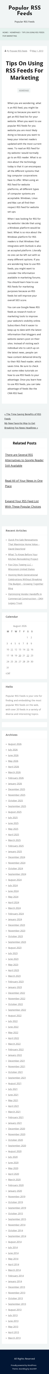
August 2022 (14, 1015)
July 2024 (13, 885)
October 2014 (15, 1230)
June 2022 (13, 1026)
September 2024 (17, 874)
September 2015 (17, 1219)
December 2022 (16, 992)
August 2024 (14, 879)
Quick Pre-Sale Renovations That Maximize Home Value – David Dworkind (24, 544)
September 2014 (17, 1236)
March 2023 (14, 975)
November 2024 (16, 862)
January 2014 (15, 1281)
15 (28, 649)
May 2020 (13, 1168)
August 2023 (14, 947)
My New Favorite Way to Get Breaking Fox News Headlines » (21, 425)
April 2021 (13, 1106)
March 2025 (14, 840)
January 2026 (15, 783)
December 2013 (16, 1287)
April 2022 (13, 1038)
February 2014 (16, 1275)
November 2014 (16, 1224)
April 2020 (13, 1173)
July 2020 (13, 1156)
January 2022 (15, 1055)
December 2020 (16, 1128)
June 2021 (13, 1094)
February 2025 (16, 845)
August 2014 (14, 1241)
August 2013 (14, 1309)
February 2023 (16, 981)
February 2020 (16, 1185)
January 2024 (15, 919)
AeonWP (33, 1369)
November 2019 (16, 1196)
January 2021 (15, 1122)
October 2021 (15, 1072)
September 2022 (17, 1009)
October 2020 (15, 1139)
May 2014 (13, 1258)
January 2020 (15, 1190)
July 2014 (13, 1247)
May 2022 (13, 1032)
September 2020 (17, 1145)
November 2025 (16, 794)
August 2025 (14, 811)
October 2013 (15, 1298)
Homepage (24, 90)
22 (28, 655)
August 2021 (14, 1083)
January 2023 (15, 987)
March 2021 (14, 1111)
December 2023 (16, 925)
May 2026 (13, 760)
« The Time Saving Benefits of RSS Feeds (22, 416)
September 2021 (17, 1077)
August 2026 (14, 744)
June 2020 (13, 1162)
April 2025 (13, 834)
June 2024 (13, 891)
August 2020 (14, 1151)
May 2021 (13, 1100)
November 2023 (16, 930)
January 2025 (15, 851)
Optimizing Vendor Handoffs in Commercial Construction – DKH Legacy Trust (25, 599)
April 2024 (13, 902)
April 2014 (13, 1264)
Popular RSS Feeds (24, 10)
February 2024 (16, 913)
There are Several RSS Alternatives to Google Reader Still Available (24, 460)
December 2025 (16, 789)
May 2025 (13, 828)
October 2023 (15, 936)
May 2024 (13, 896)
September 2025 (17, 806)
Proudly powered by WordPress (23, 1365)
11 (12, 649)
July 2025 (13, 817)
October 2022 (15, 1004)
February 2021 (16, 1117)
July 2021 (13, 1089)
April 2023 (13, 970)
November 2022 (16, 998)
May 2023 (13, 964)
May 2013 (13, 1326)
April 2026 (13, 766)
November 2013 (16, 1292)
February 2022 (16, 1049)
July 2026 (13, 749)
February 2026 (16, 777)
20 (20, 655)
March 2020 (14, 1179)
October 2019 (15, 1202)
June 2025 (13, 823)
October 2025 (15, 800)
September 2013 (17, 1303)
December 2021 (16, 1060)
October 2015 (15, 1213)
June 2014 (13, 1253)
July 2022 (13, 1021)
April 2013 (13, 1332)
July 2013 (13, 1315)
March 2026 (14, 772)
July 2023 (13, 953)
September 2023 (17, 941)
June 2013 (13, 1320)
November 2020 (16, 1134)
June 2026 (13, 755)
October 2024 (15, 868)
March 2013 (14, 1337)
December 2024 (16, 857)
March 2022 (14, 1043)
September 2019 (17, 1207)
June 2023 (13, 958)
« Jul (8, 672)
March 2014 (14, 1270)
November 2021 (16, 1066)
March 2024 (14, 908)
